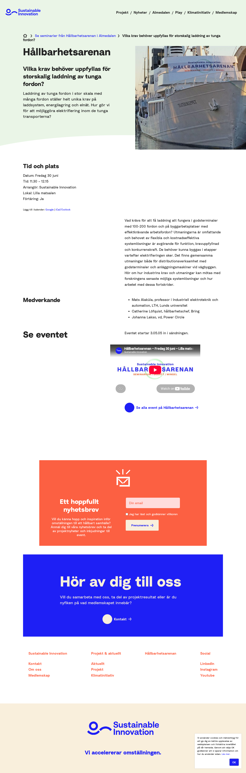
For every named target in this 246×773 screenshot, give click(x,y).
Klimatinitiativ (198, 12)
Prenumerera (140, 525)
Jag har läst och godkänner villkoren (153, 514)
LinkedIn (207, 663)
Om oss (34, 669)
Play (178, 12)
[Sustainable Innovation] (23, 12)
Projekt (122, 12)
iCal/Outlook (63, 209)
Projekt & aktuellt (106, 653)
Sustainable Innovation (47, 653)
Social (205, 653)
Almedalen (161, 12)
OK (234, 762)
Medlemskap (226, 12)
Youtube (207, 675)
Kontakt (120, 619)
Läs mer (226, 754)
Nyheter (140, 12)
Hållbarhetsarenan (160, 653)
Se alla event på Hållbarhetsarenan (164, 407)
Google (49, 209)
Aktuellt (97, 663)
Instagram (209, 669)
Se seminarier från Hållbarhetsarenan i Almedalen (75, 36)
